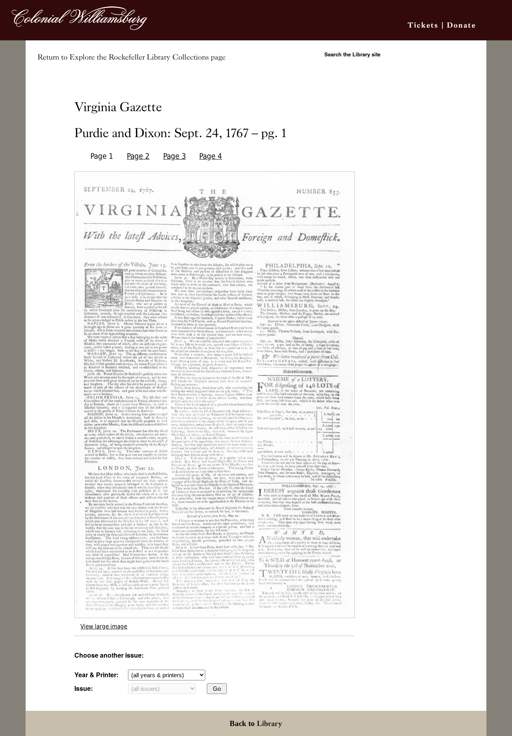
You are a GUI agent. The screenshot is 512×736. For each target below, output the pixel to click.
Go (217, 688)
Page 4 (210, 156)
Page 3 (174, 156)
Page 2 (138, 156)
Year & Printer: (96, 674)
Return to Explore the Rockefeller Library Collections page (132, 57)
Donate (461, 25)
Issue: (83, 688)
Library (269, 723)
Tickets (423, 25)
